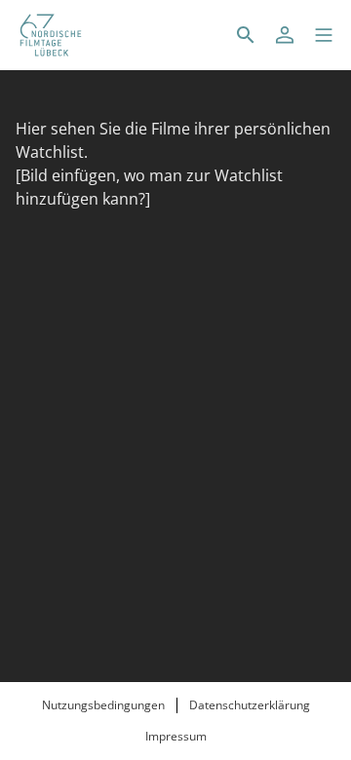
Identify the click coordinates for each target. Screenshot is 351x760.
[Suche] (245, 35)
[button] (323, 35)
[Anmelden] (284, 35)
